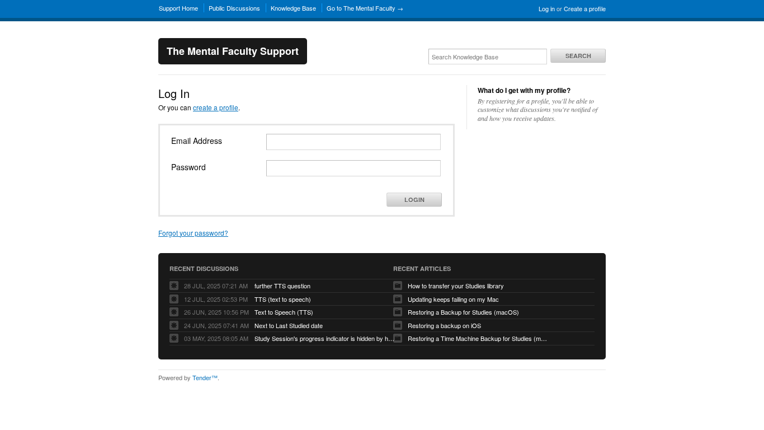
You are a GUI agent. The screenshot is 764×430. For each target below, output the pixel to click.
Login (414, 199)
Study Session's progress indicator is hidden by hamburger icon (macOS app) (324, 338)
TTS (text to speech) (282, 299)
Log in (547, 8)
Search (578, 56)
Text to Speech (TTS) (283, 311)
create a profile (215, 107)
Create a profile (585, 8)
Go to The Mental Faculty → (365, 7)
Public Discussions (234, 7)
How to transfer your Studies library (456, 285)
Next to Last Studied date (288, 325)
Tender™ (205, 377)
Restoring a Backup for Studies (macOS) (463, 311)
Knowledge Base (293, 7)
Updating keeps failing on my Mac (453, 299)
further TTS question (282, 285)
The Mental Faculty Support (233, 51)
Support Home (178, 7)
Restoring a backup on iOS (444, 325)
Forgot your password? (193, 232)
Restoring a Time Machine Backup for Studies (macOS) (478, 338)
